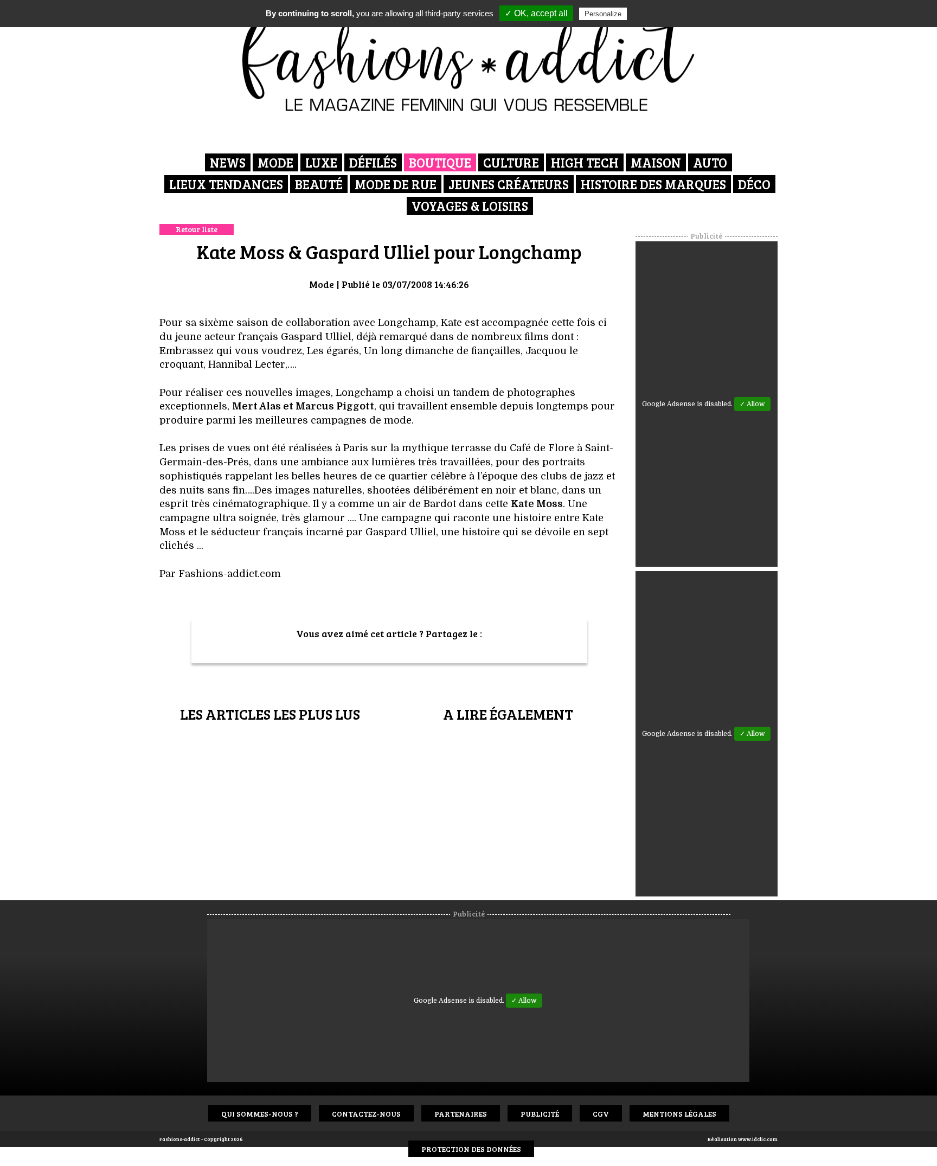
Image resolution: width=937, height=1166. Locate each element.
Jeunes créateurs (508, 184)
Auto (710, 162)
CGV (601, 1114)
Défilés (373, 162)
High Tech (585, 162)
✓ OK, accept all (536, 13)
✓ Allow (752, 404)
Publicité (540, 1114)
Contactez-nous (366, 1114)
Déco (754, 184)
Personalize (603, 14)
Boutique (440, 162)
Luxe (321, 162)
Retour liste (196, 229)
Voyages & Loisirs (470, 206)
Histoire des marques (653, 184)
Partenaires (460, 1114)
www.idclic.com (758, 1139)
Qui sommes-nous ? (259, 1114)
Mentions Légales (679, 1114)
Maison (656, 162)
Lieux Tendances (226, 184)
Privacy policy (655, 13)
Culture (511, 162)
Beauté (319, 184)
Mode (275, 162)
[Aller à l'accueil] (468, 59)
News (228, 162)
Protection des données (471, 1149)
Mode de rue (396, 184)
